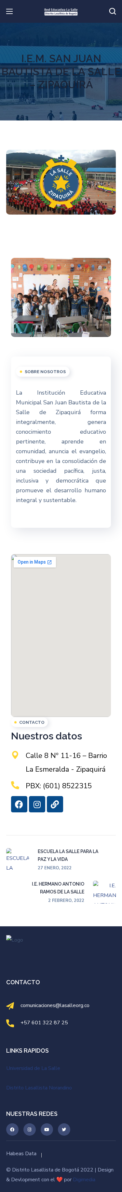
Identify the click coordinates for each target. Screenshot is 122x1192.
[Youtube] (47, 1129)
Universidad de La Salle (33, 1068)
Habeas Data (21, 1153)
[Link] (55, 804)
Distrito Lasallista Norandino (39, 1087)
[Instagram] (37, 804)
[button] (112, 11)
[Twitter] (64, 1129)
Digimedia (84, 1179)
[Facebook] (19, 804)
